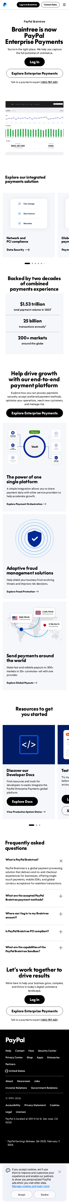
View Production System (24, 811)
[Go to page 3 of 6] (35, 263)
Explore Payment (24, 504)
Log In (34, 62)
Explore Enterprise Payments (35, 73)
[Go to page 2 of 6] (32, 263)
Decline (44, 1194)
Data (15, 249)
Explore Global (20, 682)
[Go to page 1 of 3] (31, 825)
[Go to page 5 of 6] (41, 263)
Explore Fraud (21, 591)
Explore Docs (22, 801)
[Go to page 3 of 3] (39, 825)
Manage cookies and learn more (30, 1186)
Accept (21, 1194)
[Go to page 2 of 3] (36, 825)
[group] (29, 225)
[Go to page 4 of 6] (38, 263)
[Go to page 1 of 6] (27, 263)
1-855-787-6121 (49, 82)
